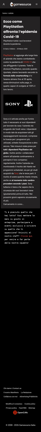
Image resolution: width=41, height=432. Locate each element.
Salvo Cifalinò (10, 49)
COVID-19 (27, 62)
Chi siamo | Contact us (12, 388)
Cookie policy (29, 404)
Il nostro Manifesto (11, 392)
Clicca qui (26, 236)
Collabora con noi (10, 396)
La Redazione (26, 392)
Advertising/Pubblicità (28, 396)
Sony (16, 173)
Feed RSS (22, 408)
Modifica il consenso (14, 404)
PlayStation (8, 55)
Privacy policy (11, 408)
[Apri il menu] (36, 4)
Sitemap (31, 408)
